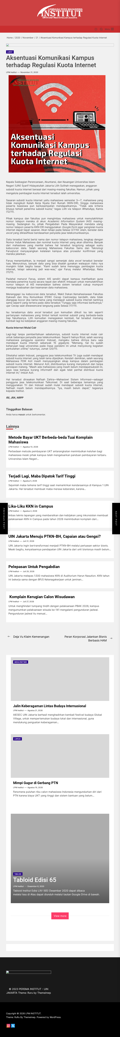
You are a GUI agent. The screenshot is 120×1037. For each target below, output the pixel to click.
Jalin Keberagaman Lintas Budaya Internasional (49, 706)
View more (60, 915)
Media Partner (20, 662)
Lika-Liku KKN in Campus (30, 506)
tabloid (17, 874)
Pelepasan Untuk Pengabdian (34, 566)
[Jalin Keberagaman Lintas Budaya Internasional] (60, 679)
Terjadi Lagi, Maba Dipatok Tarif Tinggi (41, 476)
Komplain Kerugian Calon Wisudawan (42, 597)
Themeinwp (44, 992)
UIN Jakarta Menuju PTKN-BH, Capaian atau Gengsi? (54, 536)
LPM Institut (11, 72)
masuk (21, 414)
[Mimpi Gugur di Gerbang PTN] (60, 756)
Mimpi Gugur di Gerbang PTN (35, 783)
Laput (9, 52)
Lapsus (17, 739)
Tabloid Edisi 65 (34, 880)
